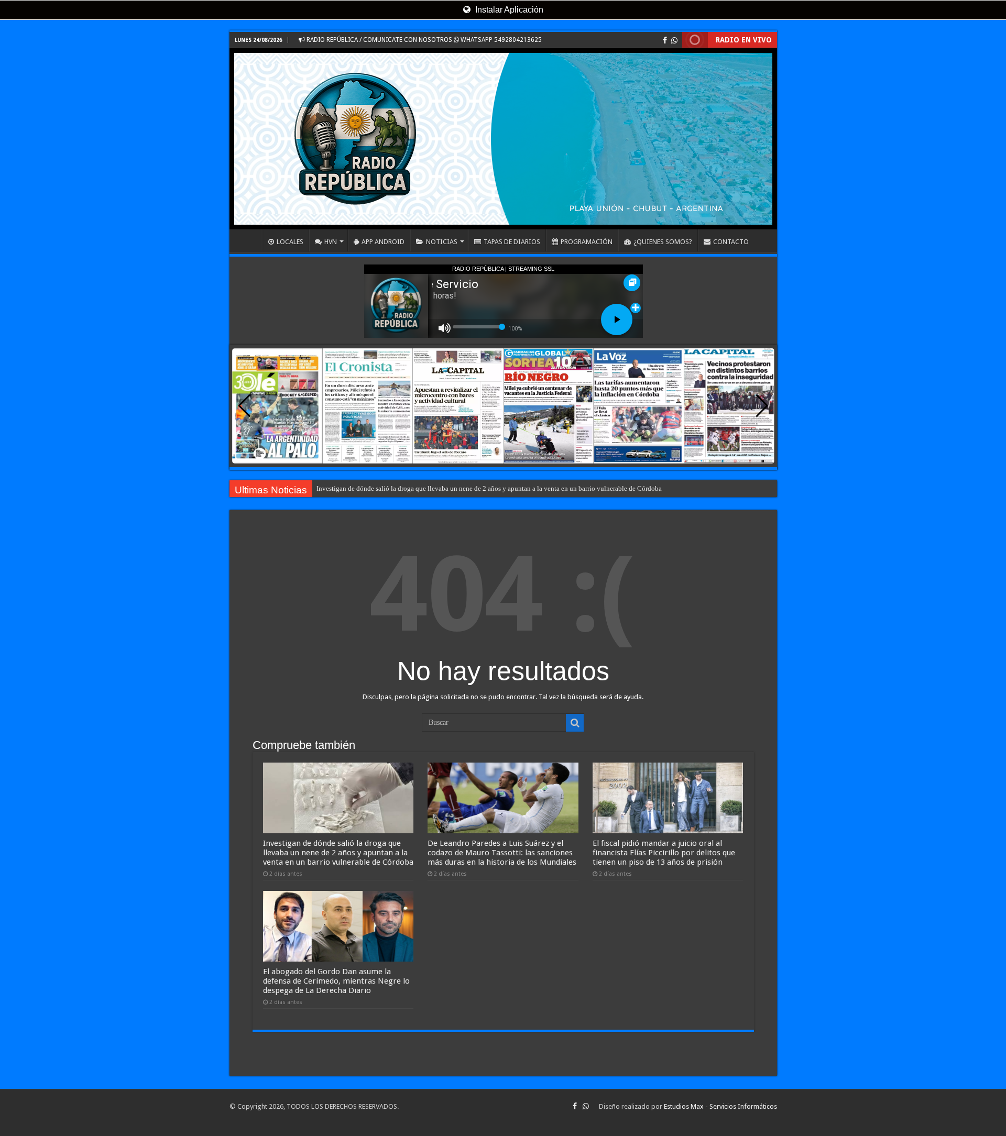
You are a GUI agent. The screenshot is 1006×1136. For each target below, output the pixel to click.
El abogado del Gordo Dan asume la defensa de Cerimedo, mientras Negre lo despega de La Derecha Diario (336, 981)
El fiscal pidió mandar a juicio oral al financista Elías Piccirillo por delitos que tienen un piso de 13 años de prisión (664, 853)
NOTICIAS (441, 242)
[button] (762, 405)
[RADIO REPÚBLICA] (503, 138)
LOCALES (290, 242)
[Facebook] (665, 40)
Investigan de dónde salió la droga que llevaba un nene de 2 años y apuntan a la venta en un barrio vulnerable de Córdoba (489, 488)
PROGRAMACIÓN (587, 242)
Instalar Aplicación (508, 9)
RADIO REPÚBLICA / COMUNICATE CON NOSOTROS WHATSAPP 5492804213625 (423, 39)
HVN (330, 242)
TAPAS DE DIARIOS (512, 242)
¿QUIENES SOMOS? (662, 242)
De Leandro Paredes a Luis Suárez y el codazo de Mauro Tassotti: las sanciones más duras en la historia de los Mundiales (502, 853)
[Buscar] (575, 723)
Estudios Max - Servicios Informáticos (720, 1106)
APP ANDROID (383, 242)
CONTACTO (731, 242)
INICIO (248, 240)
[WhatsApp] (674, 40)
